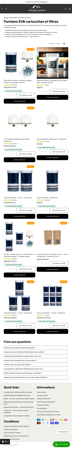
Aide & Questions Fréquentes (46, 402)
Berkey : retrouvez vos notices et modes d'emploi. (19, 398)
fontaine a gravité (12, 445)
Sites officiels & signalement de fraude (48, 415)
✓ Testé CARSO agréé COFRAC (13, 91)
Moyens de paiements (44, 398)
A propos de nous (42, 395)
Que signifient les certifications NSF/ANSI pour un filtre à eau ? (23, 369)
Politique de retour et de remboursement (16, 436)
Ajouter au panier (27, 95)
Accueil (6, 17)
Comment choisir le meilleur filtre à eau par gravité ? (20, 360)
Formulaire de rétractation (12, 439)
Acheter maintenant (20, 101)
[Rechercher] (6, 9)
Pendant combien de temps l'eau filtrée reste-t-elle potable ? (23, 373)
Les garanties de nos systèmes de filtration (17, 416)
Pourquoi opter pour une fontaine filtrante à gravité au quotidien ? (24, 352)
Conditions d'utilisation (11, 429)
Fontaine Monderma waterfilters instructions (17, 395)
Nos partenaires (42, 408)
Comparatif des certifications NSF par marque (18, 392)
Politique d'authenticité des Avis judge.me (16, 426)
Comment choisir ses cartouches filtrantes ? (17, 364)
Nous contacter (41, 392)
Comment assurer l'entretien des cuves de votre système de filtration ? (26, 377)
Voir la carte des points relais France (48, 411)
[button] (59, 44)
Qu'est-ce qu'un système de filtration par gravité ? (19, 348)
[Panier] (70, 9)
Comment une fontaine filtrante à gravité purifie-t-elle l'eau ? (23, 356)
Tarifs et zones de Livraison (12, 432)
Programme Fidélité (43, 405)
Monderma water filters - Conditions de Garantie (18, 407)
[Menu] (2, 9)
